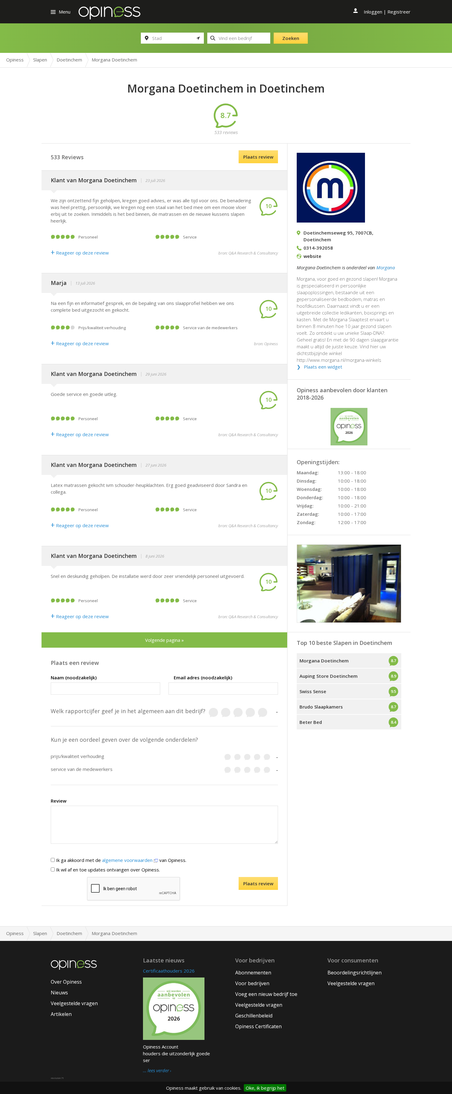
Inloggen (373, 12)
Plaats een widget (323, 367)
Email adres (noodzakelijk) (203, 677)
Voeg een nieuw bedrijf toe (266, 994)
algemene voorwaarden (128, 860)
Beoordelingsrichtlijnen (354, 972)
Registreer (398, 12)
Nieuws (59, 992)
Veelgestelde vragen (74, 1003)
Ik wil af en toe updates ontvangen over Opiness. (107, 870)
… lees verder (156, 1070)
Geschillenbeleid (253, 1015)
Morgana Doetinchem (324, 661)
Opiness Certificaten (258, 1026)
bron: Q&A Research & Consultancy (248, 253)
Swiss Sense (312, 691)
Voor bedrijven (252, 983)
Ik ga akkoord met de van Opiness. (120, 860)
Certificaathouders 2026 (169, 971)
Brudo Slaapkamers (321, 707)
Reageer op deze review (80, 253)
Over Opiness (66, 981)
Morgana (385, 267)
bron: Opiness (266, 343)
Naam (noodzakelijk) (74, 677)
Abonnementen (253, 972)
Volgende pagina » (164, 640)
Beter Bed (310, 722)
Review (58, 801)
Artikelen (61, 1014)
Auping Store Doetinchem (328, 676)
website (312, 256)
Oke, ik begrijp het (265, 1088)
